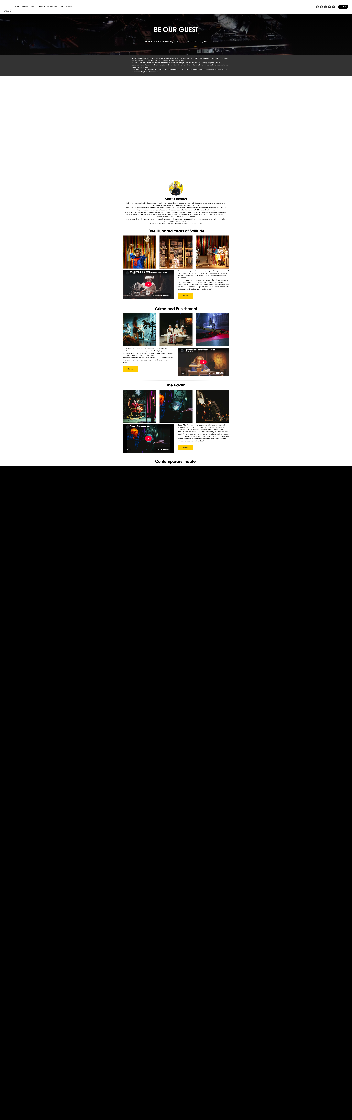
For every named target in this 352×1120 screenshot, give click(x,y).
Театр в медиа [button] (52, 7)
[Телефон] (325, 7)
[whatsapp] (321, 7)
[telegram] (333, 7)
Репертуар (25, 7)
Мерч (61, 7)
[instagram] (317, 7)
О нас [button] (17, 7)
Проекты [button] (33, 7)
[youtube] (329, 7)
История (42, 7)
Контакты (69, 7)
